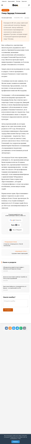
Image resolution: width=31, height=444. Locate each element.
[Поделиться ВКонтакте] (6, 328)
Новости (4, 1)
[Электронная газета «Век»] (15, 5)
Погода (18, 1)
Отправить (8, 310)
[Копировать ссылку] (24, 328)
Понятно (15, 441)
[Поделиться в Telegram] (17, 328)
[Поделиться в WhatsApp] (20, 328)
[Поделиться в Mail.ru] (13, 328)
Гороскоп (24, 1)
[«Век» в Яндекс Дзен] (15, 225)
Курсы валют (11, 1)
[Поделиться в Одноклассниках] (10, 328)
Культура (5, 10)
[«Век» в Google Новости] (15, 220)
